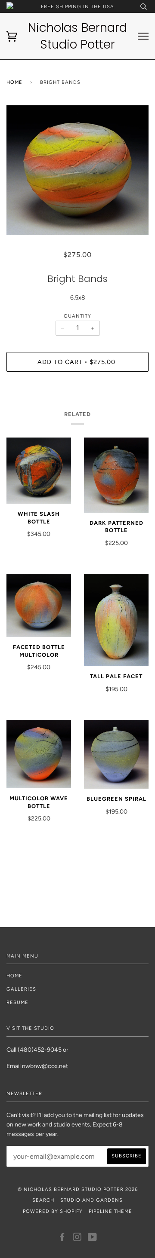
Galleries (21, 989)
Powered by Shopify (53, 1211)
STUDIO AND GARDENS (91, 1200)
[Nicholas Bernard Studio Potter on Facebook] (62, 1239)
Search (43, 1200)
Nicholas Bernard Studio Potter (77, 36)
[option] (77, 170)
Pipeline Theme (110, 1211)
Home (14, 82)
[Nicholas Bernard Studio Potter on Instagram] (77, 1239)
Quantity (77, 316)
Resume (17, 1002)
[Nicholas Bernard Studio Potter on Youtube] (92, 1239)
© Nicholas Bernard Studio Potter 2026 (78, 1189)
